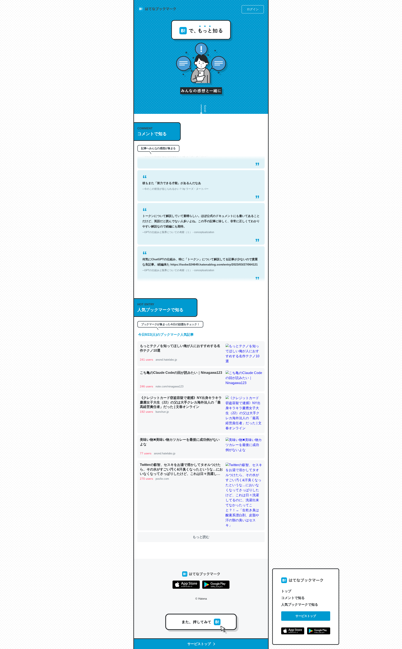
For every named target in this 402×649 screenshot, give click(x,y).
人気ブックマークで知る (299, 604)
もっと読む (201, 537)
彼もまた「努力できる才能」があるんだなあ (175, 175)
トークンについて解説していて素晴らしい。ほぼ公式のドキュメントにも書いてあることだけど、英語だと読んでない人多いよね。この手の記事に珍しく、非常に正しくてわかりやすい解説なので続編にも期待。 (201, 213)
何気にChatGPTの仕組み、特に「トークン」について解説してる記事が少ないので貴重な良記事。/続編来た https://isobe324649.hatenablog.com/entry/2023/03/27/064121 (200, 254)
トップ (286, 591)
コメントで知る (293, 598)
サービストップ (305, 616)
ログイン (253, 9)
